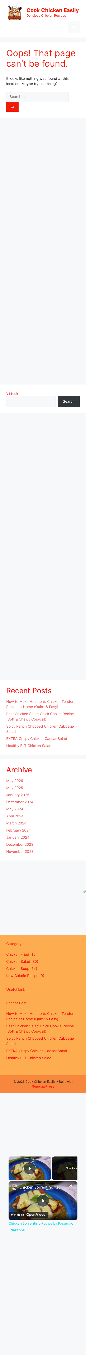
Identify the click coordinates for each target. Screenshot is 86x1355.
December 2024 (19, 802)
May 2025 (14, 788)
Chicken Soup (17, 969)
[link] (14, 1187)
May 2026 (14, 781)
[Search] (12, 107)
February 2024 (18, 830)
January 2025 (17, 795)
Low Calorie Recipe (22, 976)
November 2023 (20, 851)
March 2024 (16, 823)
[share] (71, 1186)
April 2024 (15, 816)
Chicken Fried (17, 954)
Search (12, 393)
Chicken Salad (18, 961)
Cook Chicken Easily (53, 10)
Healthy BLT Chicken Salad (29, 746)
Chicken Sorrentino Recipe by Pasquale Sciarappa (43, 1187)
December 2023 (19, 844)
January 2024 (17, 837)
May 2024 (14, 809)
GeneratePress (43, 1086)
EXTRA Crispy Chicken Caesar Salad (36, 739)
